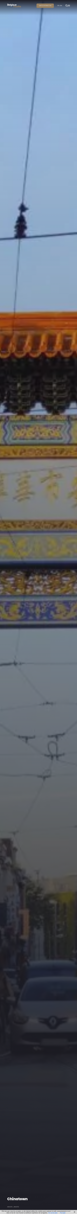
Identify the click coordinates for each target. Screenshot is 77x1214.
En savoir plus (52, 1213)
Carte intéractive (45, 5)
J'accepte (62, 1213)
